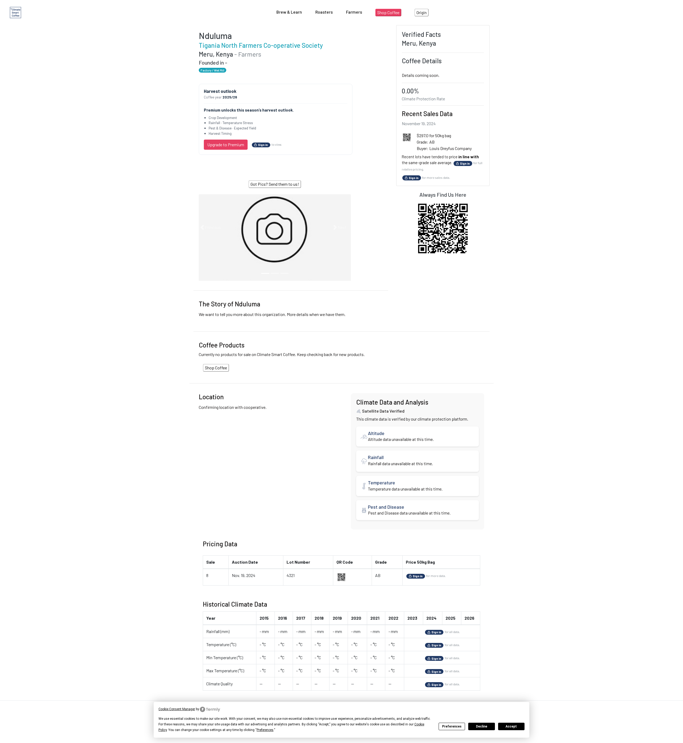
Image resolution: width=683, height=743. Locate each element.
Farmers (354, 11)
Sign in (263, 145)
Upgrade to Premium (225, 144)
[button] (210, 227)
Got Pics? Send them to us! (275, 184)
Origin (421, 12)
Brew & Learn (289, 11)
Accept (511, 726)
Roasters (324, 11)
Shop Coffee (388, 12)
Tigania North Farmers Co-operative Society (261, 45)
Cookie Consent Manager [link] (176, 709)
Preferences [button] (265, 730)
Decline (481, 726)
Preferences (452, 726)
